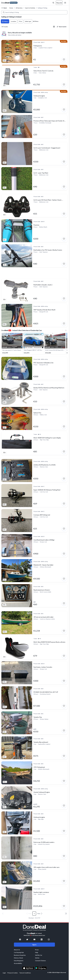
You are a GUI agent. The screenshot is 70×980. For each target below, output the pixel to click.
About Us (17, 949)
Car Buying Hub (19, 952)
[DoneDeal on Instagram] (49, 939)
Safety (37, 958)
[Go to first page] (2, 913)
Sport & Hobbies (30, 8)
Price (20, 21)
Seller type (28, 21)
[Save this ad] (64, 59)
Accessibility (18, 963)
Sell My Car (38, 955)
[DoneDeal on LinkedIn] (42, 939)
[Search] (4, 12)
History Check (18, 958)
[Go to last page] (65, 913)
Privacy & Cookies (12, 973)
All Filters (35, 21)
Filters (6, 21)
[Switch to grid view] (54, 26)
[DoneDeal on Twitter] (27, 939)
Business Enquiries (20, 955)
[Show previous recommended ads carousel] (62, 330)
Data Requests (18, 960)
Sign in (34, 944)
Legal (4, 973)
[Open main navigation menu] (65, 3)
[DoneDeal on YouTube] (34, 939)
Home (11, 8)
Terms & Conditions (25, 973)
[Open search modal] (53, 3)
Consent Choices (40, 960)
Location (13, 21)
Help (36, 952)
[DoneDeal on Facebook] (20, 939)
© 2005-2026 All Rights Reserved (56, 972)
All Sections (19, 8)
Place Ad (59, 3)
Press (37, 949)
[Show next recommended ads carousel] (66, 330)
